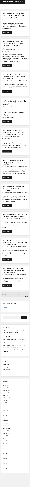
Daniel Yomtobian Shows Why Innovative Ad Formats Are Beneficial (12, 162)
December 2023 (6, 425)
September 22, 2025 (16, 136)
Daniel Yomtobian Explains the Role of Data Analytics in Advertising (14, 215)
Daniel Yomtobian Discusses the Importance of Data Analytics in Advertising (13, 188)
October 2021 (6, 463)
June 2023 (5, 440)
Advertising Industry (7, 367)
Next (26, 296)
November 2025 (6, 392)
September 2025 (6, 397)
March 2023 (5, 448)
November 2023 (6, 428)
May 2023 (5, 443)
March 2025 (5, 410)
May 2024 (5, 415)
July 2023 (5, 438)
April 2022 (5, 458)
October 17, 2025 (16, 17)
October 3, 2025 (15, 80)
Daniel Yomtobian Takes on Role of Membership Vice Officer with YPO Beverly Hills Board (14, 242)
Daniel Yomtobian (8, 17)
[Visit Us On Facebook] (6, 308)
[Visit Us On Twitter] (4, 308)
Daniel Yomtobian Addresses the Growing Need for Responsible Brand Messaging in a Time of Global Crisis (14, 341)
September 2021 (6, 466)
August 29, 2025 (16, 166)
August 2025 (6, 400)
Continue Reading (7, 33)
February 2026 (6, 385)
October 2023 (6, 430)
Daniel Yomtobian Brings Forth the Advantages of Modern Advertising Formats (14, 102)
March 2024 (5, 418)
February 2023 (6, 450)
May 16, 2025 (15, 274)
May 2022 (5, 456)
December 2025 (6, 390)
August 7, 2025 (15, 218)
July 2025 (5, 402)
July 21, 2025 (15, 246)
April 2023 (5, 446)
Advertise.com (6, 364)
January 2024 (6, 423)
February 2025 (6, 413)
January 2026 (6, 387)
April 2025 (5, 408)
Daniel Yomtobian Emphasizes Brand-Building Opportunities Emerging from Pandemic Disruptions (12, 44)
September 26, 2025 (16, 106)
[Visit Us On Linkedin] (8, 308)
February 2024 (6, 420)
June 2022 (5, 453)
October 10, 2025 (16, 49)
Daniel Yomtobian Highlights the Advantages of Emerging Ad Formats (14, 14)
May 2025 (5, 405)
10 (24, 294)
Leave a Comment (7, 19)
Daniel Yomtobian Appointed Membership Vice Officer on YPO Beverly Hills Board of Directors (13, 132)
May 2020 (5, 468)
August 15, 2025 (16, 192)
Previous (5, 294)
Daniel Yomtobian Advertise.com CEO (12, 1)
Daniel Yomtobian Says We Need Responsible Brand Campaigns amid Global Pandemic (14, 76)
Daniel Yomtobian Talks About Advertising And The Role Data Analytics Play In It (13, 270)
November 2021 (6, 461)
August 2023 (6, 435)
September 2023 (6, 433)
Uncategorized (6, 372)
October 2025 (6, 395)
